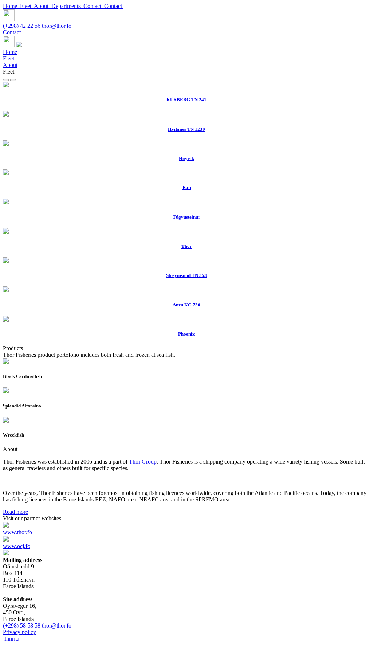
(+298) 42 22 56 (22, 26)
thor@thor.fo (56, 26)
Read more (15, 512)
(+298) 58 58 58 (22, 625)
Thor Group (143, 461)
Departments (67, 6)
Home (11, 6)
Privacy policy (19, 632)
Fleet (27, 6)
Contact (93, 6)
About (42, 6)
